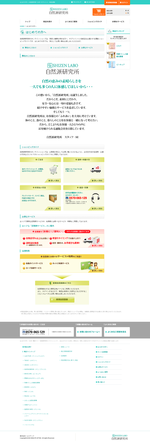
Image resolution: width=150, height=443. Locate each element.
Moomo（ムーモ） (30, 396)
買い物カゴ (101, 382)
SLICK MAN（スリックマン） (33, 420)
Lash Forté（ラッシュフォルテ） (34, 356)
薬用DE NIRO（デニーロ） (32, 409)
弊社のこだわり (30, 48)
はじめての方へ (103, 347)
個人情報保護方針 (66, 351)
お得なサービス (87, 48)
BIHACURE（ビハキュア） (33, 374)
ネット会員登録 (103, 352)
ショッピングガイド (60, 48)
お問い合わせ (102, 377)
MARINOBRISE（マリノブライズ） (35, 369)
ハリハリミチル (29, 425)
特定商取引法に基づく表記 (69, 360)
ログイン (100, 357)
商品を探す (27, 347)
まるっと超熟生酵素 (30, 400)
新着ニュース (65, 347)
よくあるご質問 (103, 372)
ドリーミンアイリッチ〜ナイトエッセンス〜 (36, 415)
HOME (22, 26)
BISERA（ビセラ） (30, 387)
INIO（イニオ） (29, 391)
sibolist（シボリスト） (31, 365)
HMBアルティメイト (30, 405)
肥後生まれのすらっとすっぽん (34, 378)
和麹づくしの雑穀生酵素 (32, 382)
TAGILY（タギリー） (31, 360)
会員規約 (64, 356)
